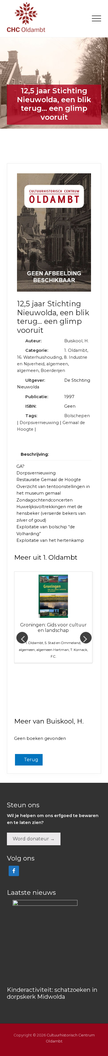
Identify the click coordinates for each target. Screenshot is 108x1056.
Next (86, 637)
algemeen (57, 363)
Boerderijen (53, 370)
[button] (96, 18)
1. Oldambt (75, 350)
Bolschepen (77, 415)
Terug (30, 759)
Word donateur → (34, 839)
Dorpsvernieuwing (39, 422)
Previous (22, 637)
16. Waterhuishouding (39, 357)
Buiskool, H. (76, 340)
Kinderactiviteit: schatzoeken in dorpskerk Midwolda (52, 993)
